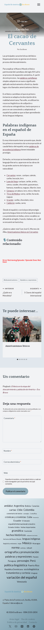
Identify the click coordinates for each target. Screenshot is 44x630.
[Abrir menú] (38, 4)
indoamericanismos (10, 280)
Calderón (10, 203)
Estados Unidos (14, 527)
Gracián (10, 200)
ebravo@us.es (17, 603)
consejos (26, 514)
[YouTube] (16, 626)
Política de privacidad (17, 622)
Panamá (35, 557)
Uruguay (34, 573)
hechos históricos (16, 535)
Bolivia (28, 506)
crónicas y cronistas (15, 517)
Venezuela (22, 581)
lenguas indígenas (31, 538)
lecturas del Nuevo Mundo (12, 539)
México (26, 543)
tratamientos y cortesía (18, 572)
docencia (36, 517)
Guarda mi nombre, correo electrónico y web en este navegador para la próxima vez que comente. (23, 481)
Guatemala (28, 531)
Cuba (29, 517)
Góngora (10, 191)
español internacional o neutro (21, 524)
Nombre (8, 451)
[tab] (17, 359)
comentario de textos (14, 514)
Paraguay (12, 561)
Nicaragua (36, 543)
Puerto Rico (33, 565)
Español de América (13, 31)
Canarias (35, 506)
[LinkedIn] (27, 626)
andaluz (8, 505)
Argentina (19, 505)
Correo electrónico (12, 462)
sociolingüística (31, 569)
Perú (33, 560)
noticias (23, 548)
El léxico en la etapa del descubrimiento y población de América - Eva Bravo (21, 389)
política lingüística (15, 565)
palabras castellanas (28, 78)
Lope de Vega (12, 181)
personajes (23, 560)
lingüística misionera (10, 543)
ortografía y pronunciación (22, 552)
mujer (19, 543)
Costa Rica (33, 514)
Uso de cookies (28, 619)
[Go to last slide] (6, 337)
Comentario (9, 418)
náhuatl (29, 548)
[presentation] (22, 329)
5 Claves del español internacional (32, 292)
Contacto (33, 622)
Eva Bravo (23, 49)
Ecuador (17, 520)
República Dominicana (14, 569)
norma (16, 547)
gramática (17, 530)
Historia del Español (30, 31)
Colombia (28, 509)
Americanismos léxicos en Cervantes (22, 232)
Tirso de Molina (13, 194)
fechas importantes (28, 527)
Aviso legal (14, 619)
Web (6, 473)
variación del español (22, 577)
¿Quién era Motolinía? (8, 292)
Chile (20, 509)
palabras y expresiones (28, 280)
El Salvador (26, 521)
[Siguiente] (37, 337)
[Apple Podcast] (22, 626)
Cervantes (11, 175)
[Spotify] (33, 626)
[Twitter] (10, 626)
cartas (12, 509)
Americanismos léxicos (17, 346)
